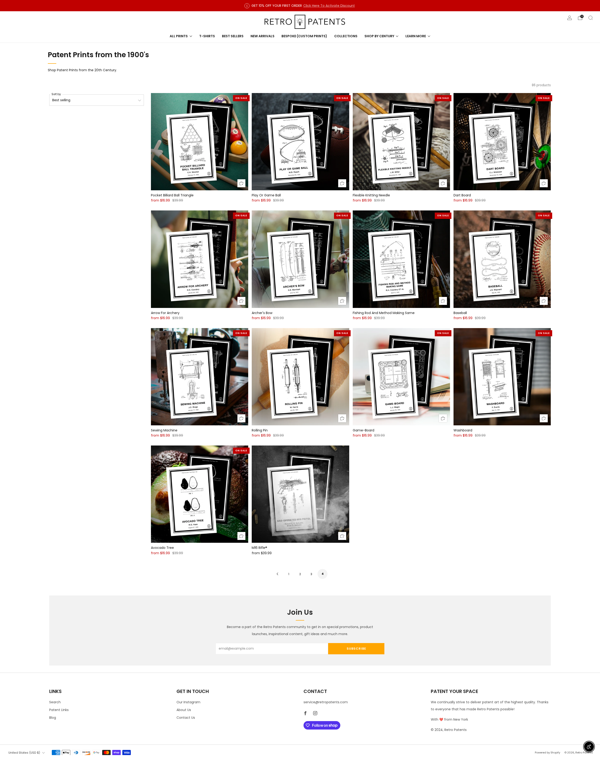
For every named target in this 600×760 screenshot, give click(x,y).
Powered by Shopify (547, 752)
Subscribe (356, 648)
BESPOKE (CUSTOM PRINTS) (304, 36)
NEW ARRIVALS (262, 36)
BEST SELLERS (233, 36)
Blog (52, 717)
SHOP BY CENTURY (379, 36)
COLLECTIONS (345, 36)
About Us (183, 710)
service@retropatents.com (326, 702)
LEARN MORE (415, 36)
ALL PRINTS (179, 36)
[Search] (590, 17)
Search (55, 702)
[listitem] (300, 5)
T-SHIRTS (207, 36)
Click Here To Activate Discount (329, 5)
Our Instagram (188, 702)
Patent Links (59, 710)
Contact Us (185, 717)
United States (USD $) (24, 753)
